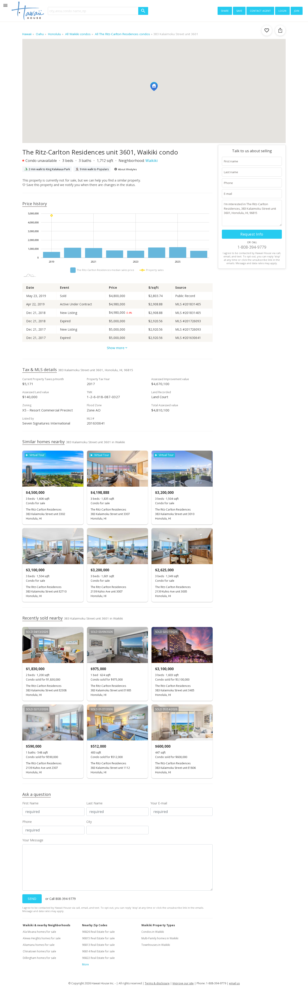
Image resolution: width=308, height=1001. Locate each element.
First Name (30, 803)
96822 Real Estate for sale (98, 958)
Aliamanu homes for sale (39, 945)
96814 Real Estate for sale (98, 951)
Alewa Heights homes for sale (42, 938)
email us (234, 983)
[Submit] (143, 11)
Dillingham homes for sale (39, 958)
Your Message (32, 840)
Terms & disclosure (157, 983)
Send (32, 899)
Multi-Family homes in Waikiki (159, 938)
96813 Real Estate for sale (98, 945)
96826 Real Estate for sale (98, 932)
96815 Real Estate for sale (98, 938)
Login (282, 10)
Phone (27, 821)
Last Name (94, 803)
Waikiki (151, 160)
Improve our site (183, 983)
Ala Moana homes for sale (39, 932)
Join (296, 10)
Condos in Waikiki (152, 932)
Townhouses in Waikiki (155, 945)
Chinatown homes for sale (39, 951)
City (89, 821)
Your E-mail (158, 803)
